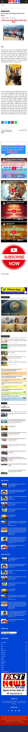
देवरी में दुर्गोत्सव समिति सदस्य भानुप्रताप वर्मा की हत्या (16, 545)
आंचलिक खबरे (3, 11)
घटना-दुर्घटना (3, 656)
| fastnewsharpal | (15, 721)
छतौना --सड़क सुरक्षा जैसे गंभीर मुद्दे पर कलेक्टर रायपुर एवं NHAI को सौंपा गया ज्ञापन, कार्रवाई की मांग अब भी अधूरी (17, 346)
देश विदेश (2, 660)
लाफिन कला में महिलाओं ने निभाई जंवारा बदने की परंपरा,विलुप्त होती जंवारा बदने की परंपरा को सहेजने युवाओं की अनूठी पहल (17, 459)
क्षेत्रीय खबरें (3, 650)
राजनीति (2, 669)
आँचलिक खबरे (7, 11)
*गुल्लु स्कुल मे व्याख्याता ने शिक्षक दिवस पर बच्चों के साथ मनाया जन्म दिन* (17, 452)
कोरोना (2, 646)
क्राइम (2, 648)
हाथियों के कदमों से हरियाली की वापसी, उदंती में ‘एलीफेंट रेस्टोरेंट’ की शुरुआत (17, 352)
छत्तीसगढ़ (2, 658)
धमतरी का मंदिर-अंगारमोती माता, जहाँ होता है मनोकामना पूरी (17, 413)
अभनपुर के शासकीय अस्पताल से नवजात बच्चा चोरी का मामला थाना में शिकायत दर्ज (16, 485)
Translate (12, 634)
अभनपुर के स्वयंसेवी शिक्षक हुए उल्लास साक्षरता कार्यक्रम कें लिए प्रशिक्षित (7, 132)
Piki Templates (15, 724)
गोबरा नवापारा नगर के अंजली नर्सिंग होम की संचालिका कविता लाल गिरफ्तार (17, 497)
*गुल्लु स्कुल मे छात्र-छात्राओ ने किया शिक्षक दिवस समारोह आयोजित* (17, 465)
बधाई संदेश (2, 664)
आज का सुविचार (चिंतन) (22, 130)
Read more (7, 374)
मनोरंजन (2, 667)
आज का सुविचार (3, 642)
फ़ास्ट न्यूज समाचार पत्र (5, 671)
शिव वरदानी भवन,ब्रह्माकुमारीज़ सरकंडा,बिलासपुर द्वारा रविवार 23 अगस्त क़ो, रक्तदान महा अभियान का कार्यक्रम (17, 340)
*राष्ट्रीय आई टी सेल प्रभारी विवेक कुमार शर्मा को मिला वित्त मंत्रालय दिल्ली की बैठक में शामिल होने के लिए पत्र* (17, 491)
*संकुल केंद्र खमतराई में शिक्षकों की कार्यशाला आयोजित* (17, 445)
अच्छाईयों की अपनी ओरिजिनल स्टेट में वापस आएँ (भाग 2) (17, 362)
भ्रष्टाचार (2, 665)
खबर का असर (3, 652)
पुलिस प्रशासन (3, 662)
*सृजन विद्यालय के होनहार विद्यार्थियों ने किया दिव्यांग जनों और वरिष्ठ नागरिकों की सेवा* (17, 439)
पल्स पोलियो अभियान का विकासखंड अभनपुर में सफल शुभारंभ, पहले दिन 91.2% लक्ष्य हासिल (17, 357)
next (2, 333)
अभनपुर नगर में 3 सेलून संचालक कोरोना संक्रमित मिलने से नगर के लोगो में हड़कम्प (17, 509)
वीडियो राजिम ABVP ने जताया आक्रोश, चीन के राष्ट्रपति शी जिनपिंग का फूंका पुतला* (17, 503)
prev (1, 333)
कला (1, 644)
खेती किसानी (3, 654)
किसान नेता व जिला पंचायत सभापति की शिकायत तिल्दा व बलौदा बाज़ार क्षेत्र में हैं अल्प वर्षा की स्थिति (17, 471)
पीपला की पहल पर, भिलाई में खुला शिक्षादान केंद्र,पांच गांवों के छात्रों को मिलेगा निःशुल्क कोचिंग (17, 433)
